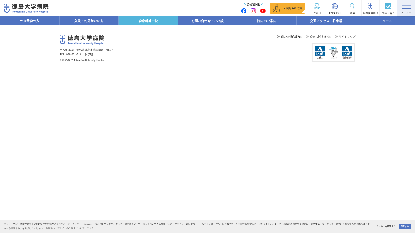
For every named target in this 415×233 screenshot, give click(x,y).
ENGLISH (335, 13)
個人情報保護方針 (292, 36)
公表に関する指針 (321, 36)
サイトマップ (347, 36)
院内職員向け (370, 13)
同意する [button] (405, 226)
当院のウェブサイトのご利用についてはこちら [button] (70, 228)
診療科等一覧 (148, 20)
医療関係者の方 (292, 8)
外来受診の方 (29, 20)
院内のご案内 (267, 20)
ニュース (385, 20)
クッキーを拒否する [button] (386, 226)
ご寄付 (317, 13)
